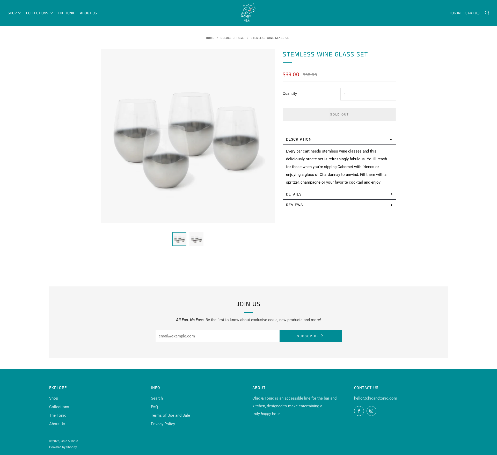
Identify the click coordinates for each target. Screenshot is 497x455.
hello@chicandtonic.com (375, 398)
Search (157, 398)
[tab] (179, 239)
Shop (12, 13)
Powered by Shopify (63, 447)
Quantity (290, 93)
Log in (455, 13)
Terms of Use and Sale (170, 415)
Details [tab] (294, 194)
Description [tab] (299, 139)
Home (210, 38)
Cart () (472, 13)
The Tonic (66, 13)
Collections (37, 13)
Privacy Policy (163, 424)
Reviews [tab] (294, 205)
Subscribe (308, 336)
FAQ (154, 407)
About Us (88, 13)
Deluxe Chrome (233, 38)
